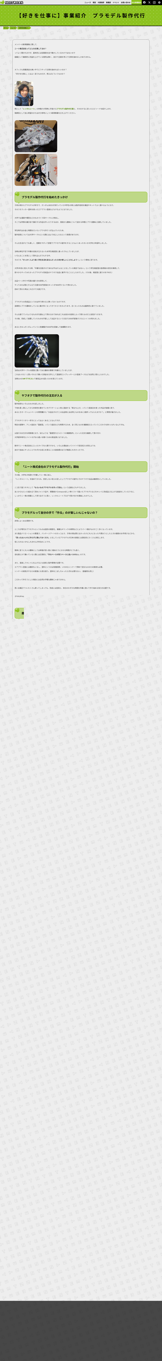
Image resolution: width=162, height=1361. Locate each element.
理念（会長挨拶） (83, 1324)
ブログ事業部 (124, 1320)
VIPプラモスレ (28, 379)
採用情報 (123, 1340)
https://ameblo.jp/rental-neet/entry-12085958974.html (37, 1271)
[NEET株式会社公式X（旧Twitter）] (149, 2)
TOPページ (80, 1308)
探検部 (122, 1317)
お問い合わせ (125, 2)
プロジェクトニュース (127, 1331)
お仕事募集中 (136, 2)
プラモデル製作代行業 (65, 109)
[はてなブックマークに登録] (108, 1280)
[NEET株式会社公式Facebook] (144, 2)
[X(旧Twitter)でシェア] (29, 1280)
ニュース (88, 2)
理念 (94, 2)
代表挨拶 (101, 2)
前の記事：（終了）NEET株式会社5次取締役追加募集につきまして (39, 1292)
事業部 (108, 2)
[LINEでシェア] (82, 1280)
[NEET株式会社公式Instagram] (154, 2)
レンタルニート (29, 109)
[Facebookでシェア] (55, 1280)
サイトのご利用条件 (126, 1350)
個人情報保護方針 (126, 1347)
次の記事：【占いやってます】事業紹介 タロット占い (35, 1290)
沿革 (78, 1331)
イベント (116, 2)
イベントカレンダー (83, 1313)
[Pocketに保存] (135, 1280)
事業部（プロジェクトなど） (129, 1313)
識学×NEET (124, 1327)
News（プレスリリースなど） (130, 1308)
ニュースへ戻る (20, 1295)
